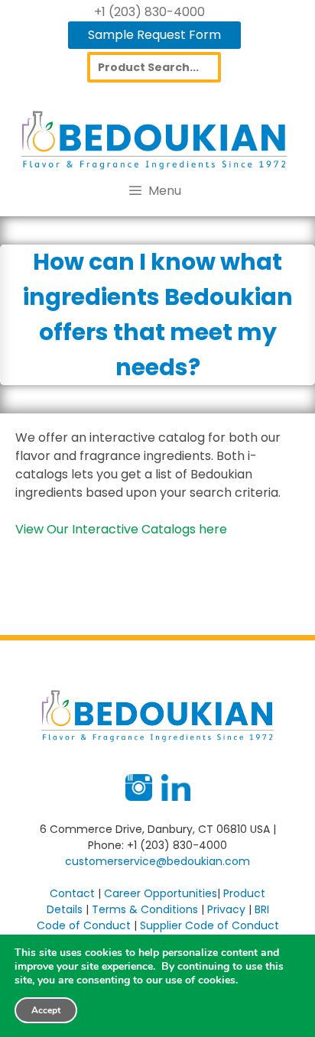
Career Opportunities (160, 893)
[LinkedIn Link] (175, 797)
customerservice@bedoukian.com (157, 861)
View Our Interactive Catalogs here (121, 529)
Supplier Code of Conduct (209, 925)
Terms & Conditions (145, 909)
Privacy (226, 909)
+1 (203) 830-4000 (149, 12)
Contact (72, 893)
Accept (45, 1010)
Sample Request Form (154, 35)
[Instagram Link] (138, 797)
